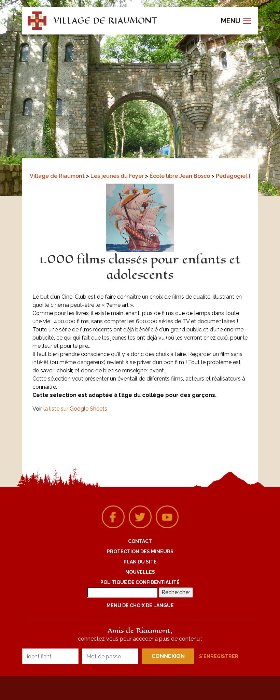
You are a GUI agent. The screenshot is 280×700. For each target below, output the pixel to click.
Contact (140, 541)
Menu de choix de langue (140, 605)
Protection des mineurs (140, 551)
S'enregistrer (218, 656)
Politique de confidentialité (140, 582)
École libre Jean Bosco (180, 176)
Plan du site (140, 562)
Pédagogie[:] (233, 176)
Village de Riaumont (58, 176)
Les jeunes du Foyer (117, 176)
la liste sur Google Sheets (75, 408)
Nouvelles (140, 572)
